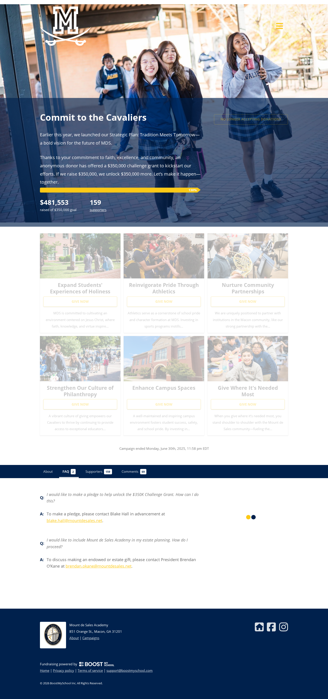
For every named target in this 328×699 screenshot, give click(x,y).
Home (44, 670)
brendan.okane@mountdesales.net (98, 566)
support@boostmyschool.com (129, 670)
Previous (2, 113)
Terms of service (90, 670)
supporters (98, 209)
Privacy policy (63, 670)
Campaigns (90, 638)
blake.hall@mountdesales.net (74, 520)
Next (326, 113)
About (74, 638)
